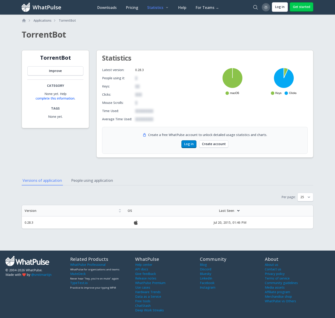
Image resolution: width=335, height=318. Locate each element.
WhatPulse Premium (150, 283)
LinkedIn (206, 278)
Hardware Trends (148, 292)
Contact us (273, 269)
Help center (143, 264)
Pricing (132, 7)
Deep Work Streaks (149, 310)
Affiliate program (277, 292)
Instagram (207, 287)
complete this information (55, 98)
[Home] (24, 20)
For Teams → (207, 7)
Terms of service (277, 278)
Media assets (275, 287)
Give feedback (145, 274)
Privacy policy (275, 274)
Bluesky (205, 274)
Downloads (107, 7)
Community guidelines (281, 283)
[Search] (255, 7)
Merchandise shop (278, 296)
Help (182, 7)
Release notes (145, 278)
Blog (203, 264)
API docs (141, 269)
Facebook (207, 283)
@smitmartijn (41, 274)
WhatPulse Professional (88, 264)
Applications (43, 20)
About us (271, 264)
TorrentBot (67, 20)
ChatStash (143, 305)
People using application (92, 180)
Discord (205, 269)
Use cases (142, 287)
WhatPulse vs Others (280, 301)
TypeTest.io (79, 283)
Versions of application (42, 180)
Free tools (142, 301)
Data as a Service (148, 296)
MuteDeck (78, 274)
